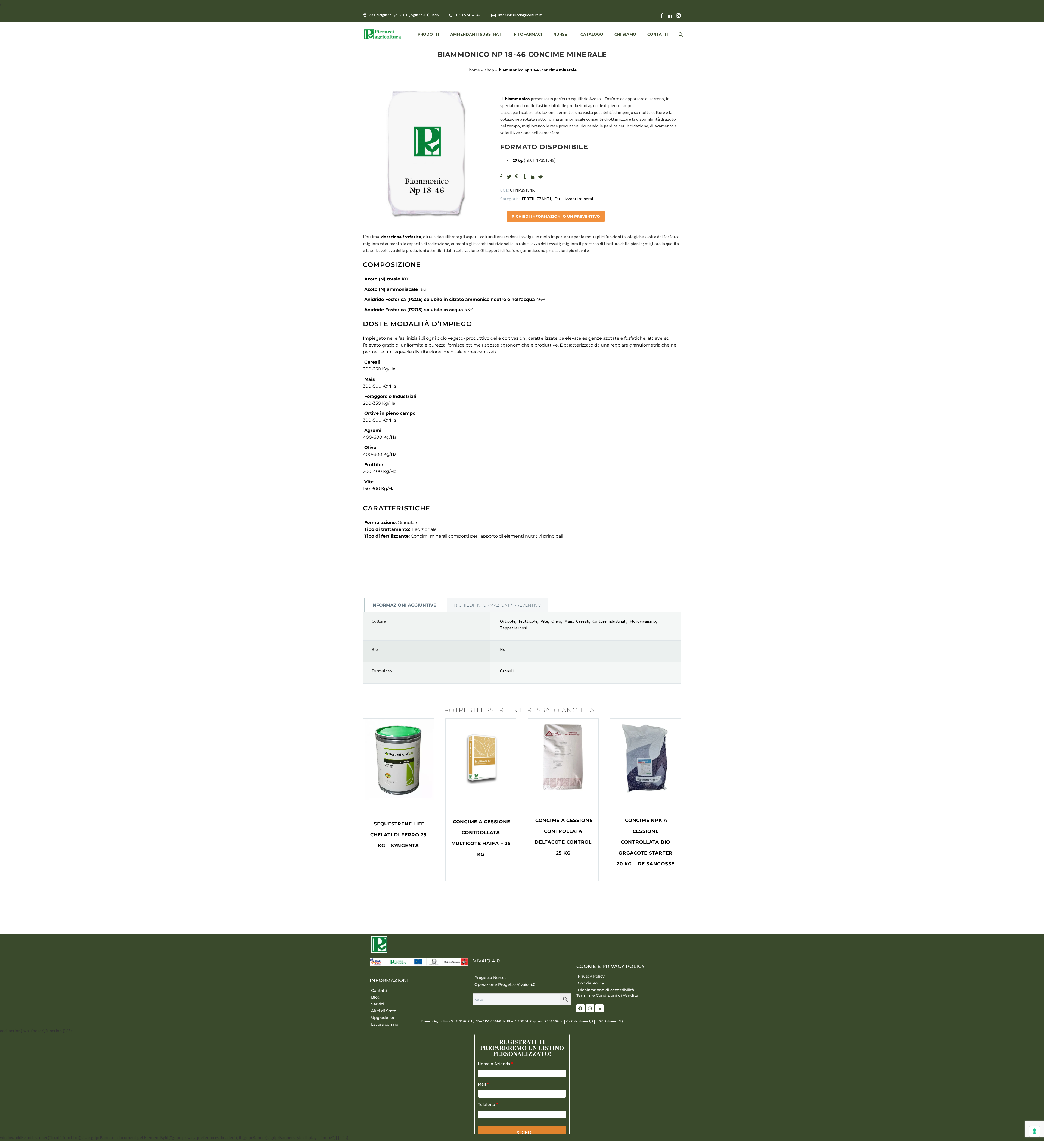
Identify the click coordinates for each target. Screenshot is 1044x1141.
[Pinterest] (517, 176)
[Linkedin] (599, 1008)
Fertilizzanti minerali (574, 198)
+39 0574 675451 (469, 15)
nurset (561, 34)
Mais (568, 621)
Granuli (507, 671)
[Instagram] (678, 15)
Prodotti (428, 34)
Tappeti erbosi (513, 628)
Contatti (657, 34)
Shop (489, 70)
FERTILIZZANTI (536, 198)
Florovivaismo (643, 621)
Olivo (556, 621)
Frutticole (528, 621)
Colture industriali (609, 621)
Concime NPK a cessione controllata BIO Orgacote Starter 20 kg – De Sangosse (646, 842)
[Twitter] (509, 176)
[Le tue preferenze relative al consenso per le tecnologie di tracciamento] (1034, 1131)
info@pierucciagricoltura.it (520, 15)
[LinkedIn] (670, 15)
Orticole (507, 621)
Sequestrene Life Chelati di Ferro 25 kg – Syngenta (398, 834)
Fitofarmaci (528, 34)
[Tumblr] (525, 176)
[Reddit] (540, 176)
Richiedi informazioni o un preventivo (556, 216)
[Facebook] (662, 15)
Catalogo (591, 34)
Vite (544, 621)
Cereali (582, 621)
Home (474, 70)
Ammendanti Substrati (476, 34)
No (502, 649)
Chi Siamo (625, 34)
